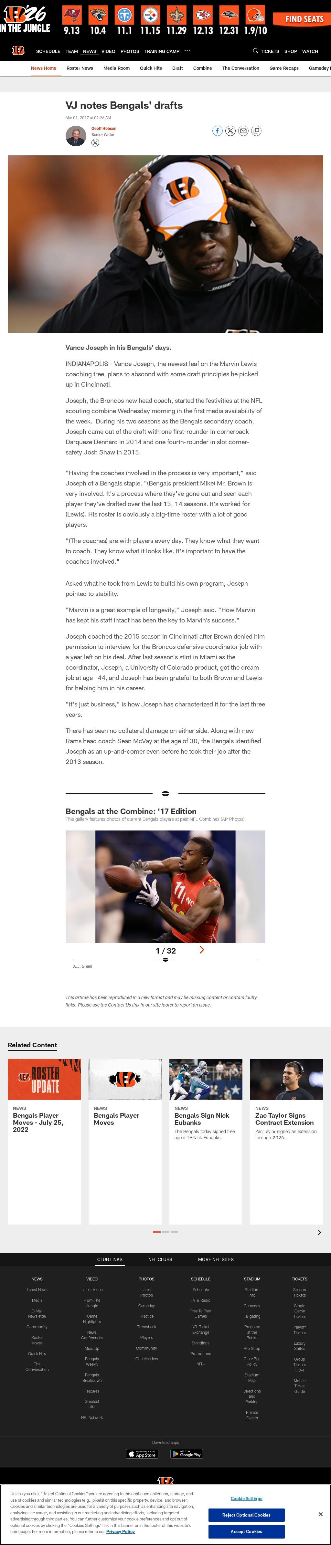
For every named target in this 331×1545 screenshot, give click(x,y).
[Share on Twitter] (230, 134)
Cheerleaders (146, 1358)
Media (37, 1300)
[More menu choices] (187, 50)
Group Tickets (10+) (300, 1364)
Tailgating (252, 1316)
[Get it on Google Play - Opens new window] (186, 1457)
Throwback (146, 1326)
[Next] (202, 950)
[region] (165, 1514)
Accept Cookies (246, 1531)
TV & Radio (200, 1300)
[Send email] (243, 134)
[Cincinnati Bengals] (165, 1484)
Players (146, 1337)
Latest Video (92, 1289)
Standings (200, 1343)
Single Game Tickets (300, 1311)
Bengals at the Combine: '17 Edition (131, 811)
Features (92, 1391)
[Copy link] (256, 131)
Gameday (146, 1305)
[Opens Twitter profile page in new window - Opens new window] (95, 143)
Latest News (37, 1289)
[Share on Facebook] (217, 134)
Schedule (201, 1289)
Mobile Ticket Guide (299, 1386)
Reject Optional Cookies (246, 1515)
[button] (157, 1232)
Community (37, 1326)
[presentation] (320, 1233)
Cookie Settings (246, 1498)
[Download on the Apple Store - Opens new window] (142, 1454)
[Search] (255, 50)
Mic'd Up (92, 1348)
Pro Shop (252, 1348)
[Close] (321, 1514)
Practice (147, 1316)
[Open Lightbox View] (166, 903)
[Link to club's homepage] (18, 50)
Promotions (200, 1353)
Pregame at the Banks (252, 1332)
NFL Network (92, 1417)
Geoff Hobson (103, 128)
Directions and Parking (252, 1396)
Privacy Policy (120, 1531)
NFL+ (201, 1364)
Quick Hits (37, 1353)
